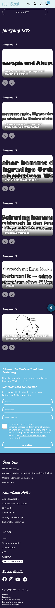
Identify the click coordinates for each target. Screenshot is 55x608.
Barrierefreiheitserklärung (12, 602)
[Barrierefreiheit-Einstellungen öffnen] (51, 308)
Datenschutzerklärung (11, 599)
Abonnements (9, 512)
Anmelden (27, 445)
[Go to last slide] (5, 83)
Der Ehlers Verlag (10, 468)
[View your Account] (41, 4)
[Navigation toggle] (51, 4)
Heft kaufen (7, 508)
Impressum (6, 597)
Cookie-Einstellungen (10, 604)
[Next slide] (12, 83)
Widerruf (6, 556)
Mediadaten (8, 482)
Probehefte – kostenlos (13, 522)
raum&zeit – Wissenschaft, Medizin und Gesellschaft (27, 473)
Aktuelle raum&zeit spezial (15, 503)
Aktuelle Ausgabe (10, 499)
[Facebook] (4, 579)
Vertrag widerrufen (13, 561)
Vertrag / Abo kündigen (13, 517)
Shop (4, 538)
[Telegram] (25, 579)
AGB (4, 552)
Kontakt (5, 594)
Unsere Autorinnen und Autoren (17, 478)
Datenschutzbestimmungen (33, 435)
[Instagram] (11, 579)
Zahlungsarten (9, 547)
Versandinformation (11, 543)
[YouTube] (17, 579)
